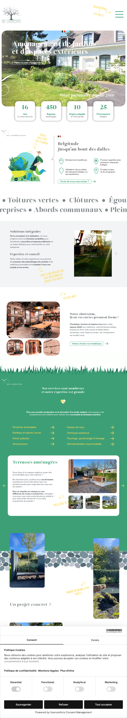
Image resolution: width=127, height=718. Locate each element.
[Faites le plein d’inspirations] (52, 427)
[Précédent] (4, 485)
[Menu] (119, 14)
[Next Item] (116, 253)
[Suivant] (122, 485)
